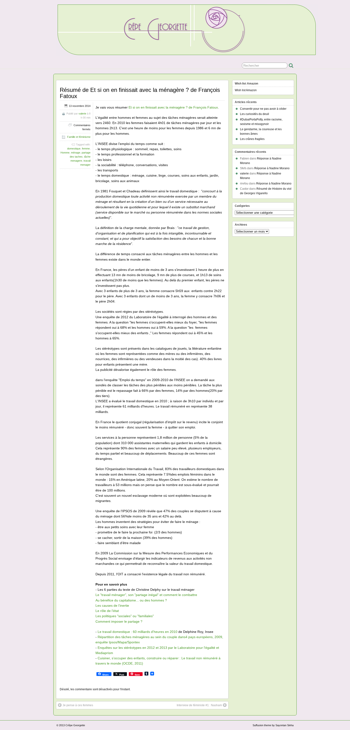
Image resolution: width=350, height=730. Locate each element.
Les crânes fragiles (252, 139)
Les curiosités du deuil (254, 114)
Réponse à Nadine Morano (272, 168)
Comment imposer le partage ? (118, 621)
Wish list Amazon (246, 90)
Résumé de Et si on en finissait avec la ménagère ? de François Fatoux (140, 93)
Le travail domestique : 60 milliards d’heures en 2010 (137, 632)
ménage (75, 152)
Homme (65, 152)
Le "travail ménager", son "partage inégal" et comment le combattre (146, 595)
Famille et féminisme (78, 136)
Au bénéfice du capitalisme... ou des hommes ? (131, 600)
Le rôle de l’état (107, 611)
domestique (73, 148)
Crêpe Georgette (75, 725)
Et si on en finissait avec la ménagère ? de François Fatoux (173, 107)
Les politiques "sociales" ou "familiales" (124, 616)
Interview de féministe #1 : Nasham (199, 705)
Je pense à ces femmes (78, 705)
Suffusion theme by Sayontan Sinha (273, 725)
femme (86, 148)
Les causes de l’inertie (112, 605)
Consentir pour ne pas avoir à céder (263, 108)
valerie (82, 113)
